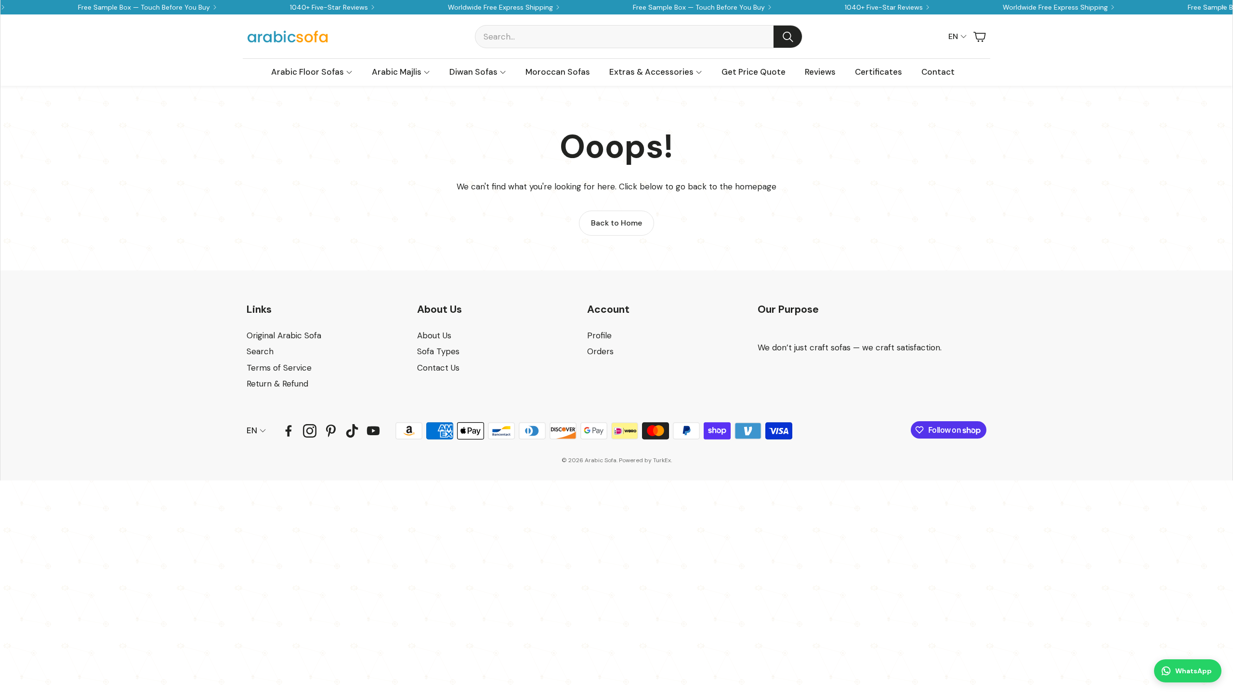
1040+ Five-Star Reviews (304, 7)
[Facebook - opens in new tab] (288, 431)
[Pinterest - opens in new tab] (331, 431)
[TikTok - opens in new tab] (352, 431)
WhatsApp (1193, 671)
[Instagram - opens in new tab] (309, 431)
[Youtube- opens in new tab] (373, 431)
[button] (638, 37)
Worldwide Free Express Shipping (1030, 7)
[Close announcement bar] (1223, 7)
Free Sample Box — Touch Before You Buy (119, 7)
